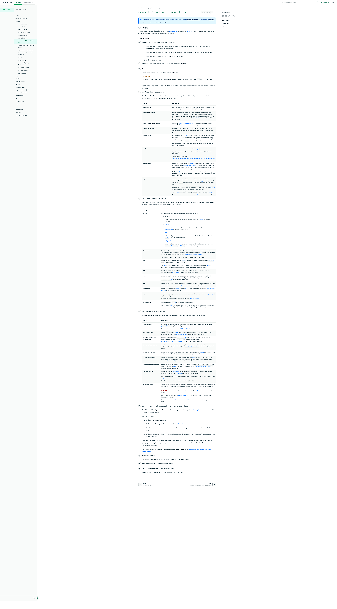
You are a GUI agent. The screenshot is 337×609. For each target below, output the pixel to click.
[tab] (18, 2)
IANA (169, 260)
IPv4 (180, 137)
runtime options (196, 410)
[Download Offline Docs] (33, 598)
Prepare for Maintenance (25, 27)
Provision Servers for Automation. (193, 254)
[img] (223, 16)
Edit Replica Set (22, 38)
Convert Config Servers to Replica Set (25, 53)
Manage (158, 8)
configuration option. (182, 424)
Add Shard (20, 57)
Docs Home (141, 8)
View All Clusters (22, 24)
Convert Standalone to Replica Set (26, 41)
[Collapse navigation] (37, 597)
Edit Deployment (22, 29)
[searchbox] (298, 2)
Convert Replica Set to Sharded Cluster (26, 46)
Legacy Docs (150, 8)
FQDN (175, 137)
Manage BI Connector (24, 32)
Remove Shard (22, 60)
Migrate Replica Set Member (25, 50)
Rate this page (226, 12)
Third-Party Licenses (21, 115)
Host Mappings (22, 73)
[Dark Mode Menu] (333, 2)
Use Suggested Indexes (24, 35)
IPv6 (191, 137)
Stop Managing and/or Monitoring (24, 63)
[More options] (212, 12)
